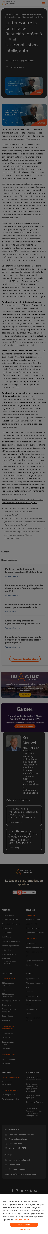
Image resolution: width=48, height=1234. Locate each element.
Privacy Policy (22, 1220)
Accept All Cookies (24, 1225)
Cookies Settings (23, 1229)
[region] (24, 1214)
